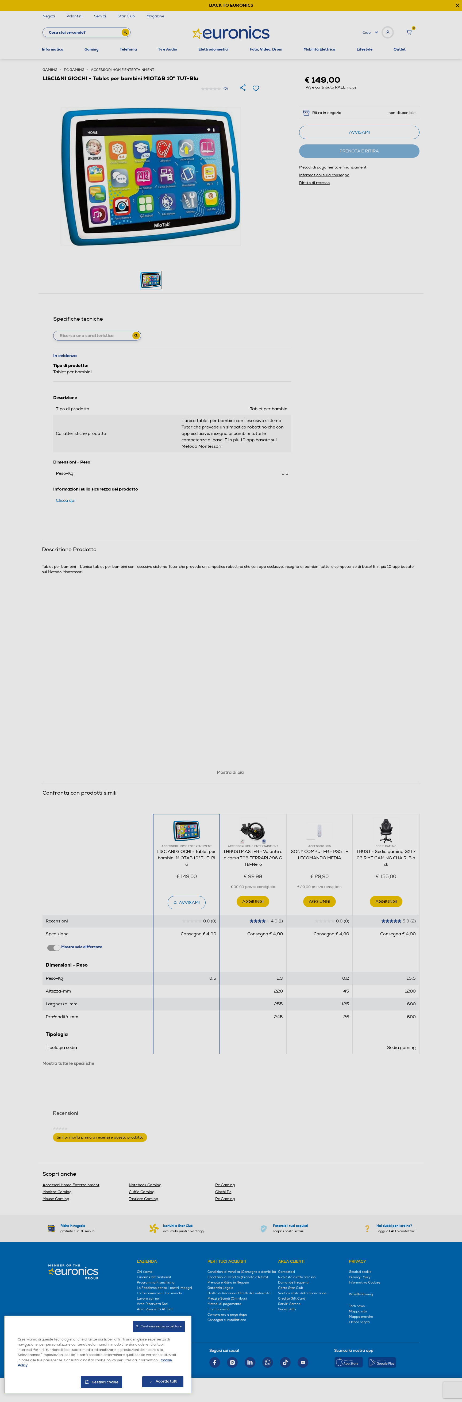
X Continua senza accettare (159, 1326)
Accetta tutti (166, 1381)
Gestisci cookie (105, 1382)
